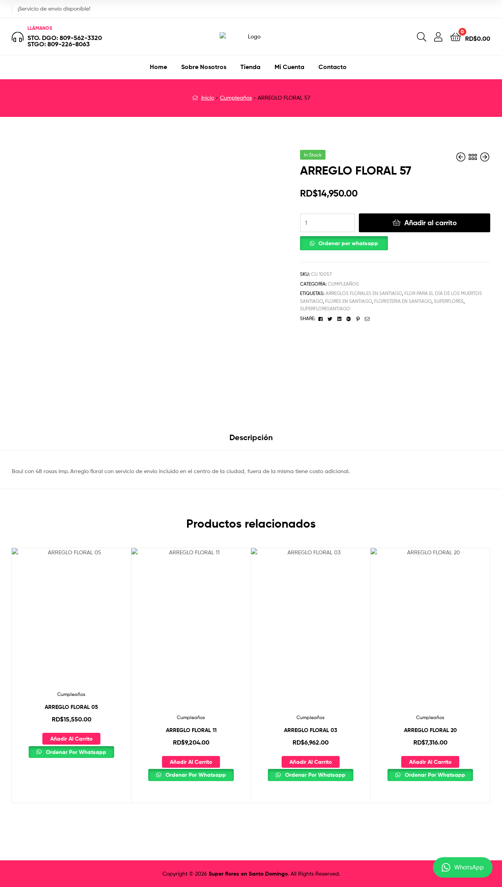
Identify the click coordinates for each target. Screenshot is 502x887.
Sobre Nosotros (203, 67)
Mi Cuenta (289, 67)
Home (158, 67)
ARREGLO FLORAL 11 (191, 730)
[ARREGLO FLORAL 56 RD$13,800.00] (461, 157)
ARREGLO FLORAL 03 (310, 730)
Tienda (250, 67)
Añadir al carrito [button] (71, 738)
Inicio (207, 97)
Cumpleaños (236, 97)
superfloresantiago (325, 308)
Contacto (332, 67)
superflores (449, 301)
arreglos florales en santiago (364, 293)
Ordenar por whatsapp (348, 243)
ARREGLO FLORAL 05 (71, 706)
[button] (344, 241)
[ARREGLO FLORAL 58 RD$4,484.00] (484, 157)
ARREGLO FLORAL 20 (430, 730)
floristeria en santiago (402, 301)
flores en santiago (348, 301)
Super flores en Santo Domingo (248, 873)
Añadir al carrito (430, 222)
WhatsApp (469, 867)
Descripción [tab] (251, 437)
